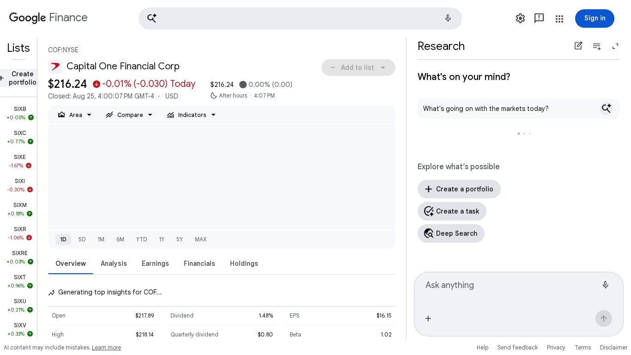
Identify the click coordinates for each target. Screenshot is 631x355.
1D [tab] (63, 239)
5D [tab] (82, 239)
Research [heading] (441, 46)
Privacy (556, 347)
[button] (300, 18)
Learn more (106, 347)
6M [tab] (120, 239)
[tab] (70, 263)
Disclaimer (613, 347)
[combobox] (511, 289)
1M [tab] (100, 239)
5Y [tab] (179, 239)
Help (482, 347)
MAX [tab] (200, 239)
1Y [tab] (161, 239)
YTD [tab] (141, 239)
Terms (583, 347)
